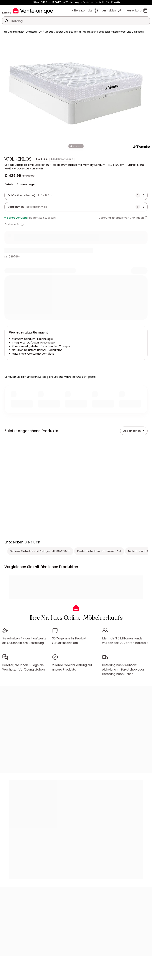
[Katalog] (6, 9)
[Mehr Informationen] (146, 217)
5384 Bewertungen (62, 159)
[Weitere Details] (22, 224)
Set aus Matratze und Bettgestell (62, 31)
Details (9, 184)
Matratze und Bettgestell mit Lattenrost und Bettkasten (113, 31)
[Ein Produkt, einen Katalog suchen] (6, 21)
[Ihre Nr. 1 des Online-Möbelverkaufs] (33, 10)
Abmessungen (26, 184)
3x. (18, 224)
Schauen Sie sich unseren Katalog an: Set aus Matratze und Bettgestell (50, 377)
